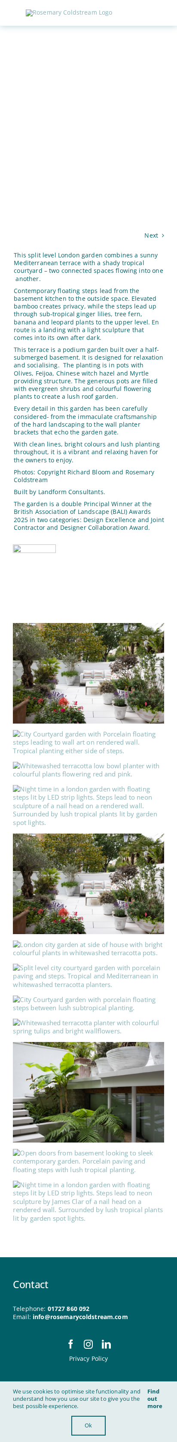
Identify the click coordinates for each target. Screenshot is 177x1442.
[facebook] (70, 1344)
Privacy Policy (88, 1358)
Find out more (155, 1398)
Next (151, 235)
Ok (88, 1425)
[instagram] (88, 1344)
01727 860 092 (69, 1309)
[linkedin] (106, 1344)
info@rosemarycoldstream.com (80, 1317)
